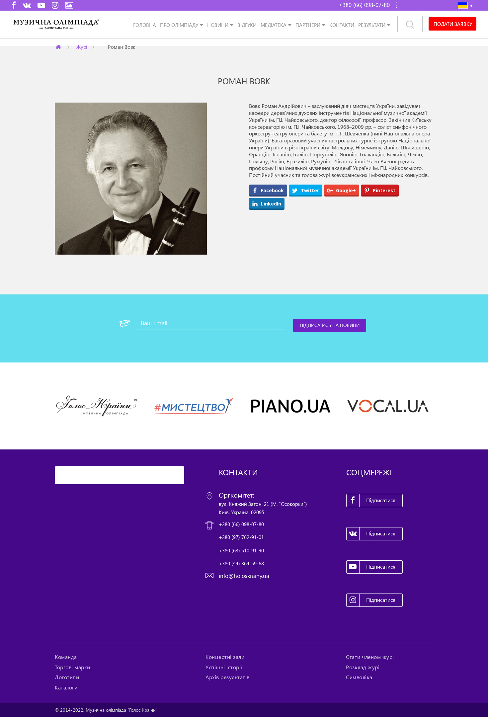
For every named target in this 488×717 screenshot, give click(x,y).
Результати (371, 24)
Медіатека (273, 24)
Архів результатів (227, 677)
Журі (81, 46)
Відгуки (247, 24)
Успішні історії (223, 667)
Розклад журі (362, 667)
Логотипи (67, 677)
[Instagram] (55, 5)
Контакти (341, 24)
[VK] (27, 5)
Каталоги (66, 687)
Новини (217, 24)
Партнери (307, 24)
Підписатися (380, 500)
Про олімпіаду (179, 24)
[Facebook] (14, 5)
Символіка (359, 677)
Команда (66, 657)
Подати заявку (453, 24)
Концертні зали (224, 657)
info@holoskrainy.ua (244, 576)
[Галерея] (69, 5)
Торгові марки (72, 667)
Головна (144, 24)
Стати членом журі (370, 657)
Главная (59, 46)
